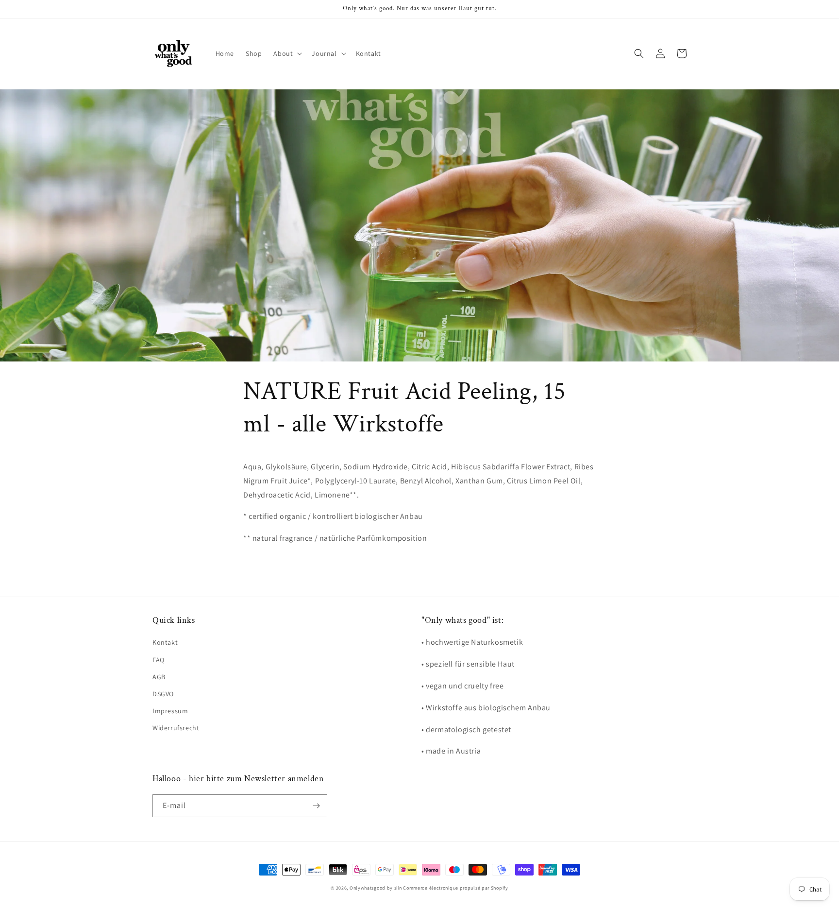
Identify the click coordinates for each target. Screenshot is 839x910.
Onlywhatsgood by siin (376, 888)
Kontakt (165, 642)
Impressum (170, 710)
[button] (287, 53)
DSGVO (163, 693)
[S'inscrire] (316, 805)
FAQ (158, 659)
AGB (159, 676)
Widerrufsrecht (175, 727)
